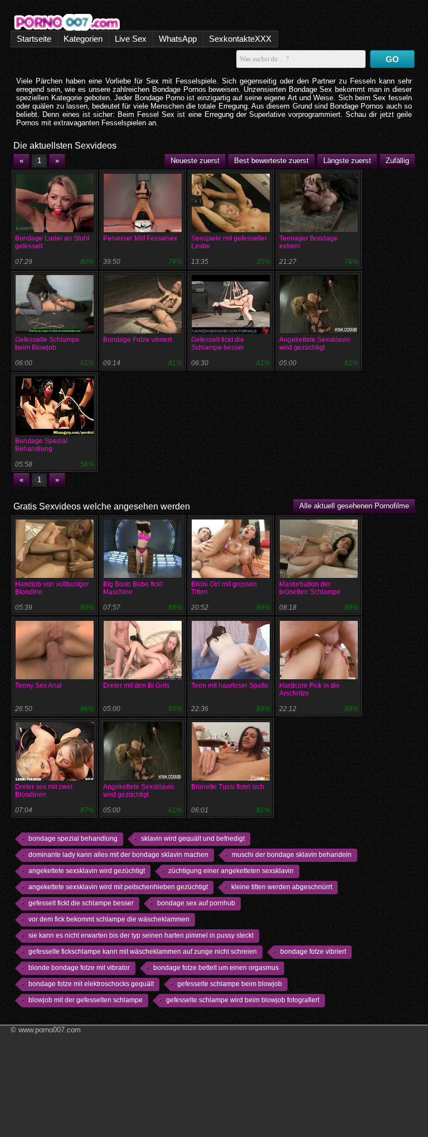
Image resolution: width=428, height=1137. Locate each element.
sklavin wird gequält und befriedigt (193, 838)
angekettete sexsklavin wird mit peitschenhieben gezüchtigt (118, 887)
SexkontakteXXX (240, 38)
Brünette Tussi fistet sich (227, 787)
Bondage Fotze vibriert (137, 340)
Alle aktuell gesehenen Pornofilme (354, 506)
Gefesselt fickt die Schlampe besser (217, 343)
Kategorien (83, 38)
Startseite (34, 38)
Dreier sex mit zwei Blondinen (43, 790)
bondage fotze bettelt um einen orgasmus (216, 968)
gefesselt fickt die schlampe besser (81, 903)
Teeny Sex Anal (38, 685)
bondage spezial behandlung (73, 838)
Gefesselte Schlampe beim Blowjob (47, 343)
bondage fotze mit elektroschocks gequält (91, 984)
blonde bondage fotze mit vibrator (79, 968)
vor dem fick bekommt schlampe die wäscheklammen (108, 919)
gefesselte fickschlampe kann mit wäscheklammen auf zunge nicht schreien (142, 951)
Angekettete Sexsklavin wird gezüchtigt (314, 343)
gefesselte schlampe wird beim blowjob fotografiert (242, 1000)
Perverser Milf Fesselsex (140, 238)
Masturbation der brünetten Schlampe (310, 588)
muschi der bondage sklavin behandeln (292, 855)
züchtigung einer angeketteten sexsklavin (231, 871)
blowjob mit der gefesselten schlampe (85, 1000)
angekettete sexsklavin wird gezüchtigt (86, 871)
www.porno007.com (49, 1030)
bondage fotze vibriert (313, 951)
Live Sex (131, 38)
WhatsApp (178, 38)
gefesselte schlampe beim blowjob (229, 984)
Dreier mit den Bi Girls (136, 685)
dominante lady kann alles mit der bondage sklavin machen (118, 855)
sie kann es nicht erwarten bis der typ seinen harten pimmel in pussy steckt (141, 935)
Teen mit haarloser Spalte (230, 685)
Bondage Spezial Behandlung (41, 445)
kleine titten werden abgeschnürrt (281, 887)
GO (392, 59)
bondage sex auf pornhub (196, 903)
